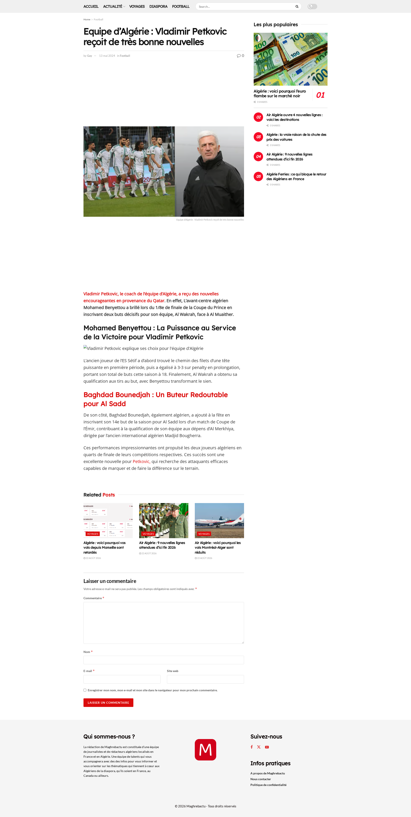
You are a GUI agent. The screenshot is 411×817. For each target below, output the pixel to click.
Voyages (137, 6)
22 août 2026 (93, 558)
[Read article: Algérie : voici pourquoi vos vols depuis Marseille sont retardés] (108, 520)
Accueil (90, 6)
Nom (88, 652)
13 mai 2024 (107, 55)
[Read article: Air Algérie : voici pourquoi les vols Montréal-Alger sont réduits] (219, 520)
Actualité (112, 6)
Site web (172, 671)
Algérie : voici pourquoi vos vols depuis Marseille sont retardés (104, 547)
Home (86, 19)
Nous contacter (260, 779)
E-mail (89, 671)
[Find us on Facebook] (251, 747)
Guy (89, 55)
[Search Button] (297, 6)
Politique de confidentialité (268, 785)
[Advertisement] (163, 95)
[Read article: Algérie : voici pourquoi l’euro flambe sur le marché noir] (291, 59)
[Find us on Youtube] (267, 747)
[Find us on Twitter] (259, 747)
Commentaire (93, 598)
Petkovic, (141, 461)
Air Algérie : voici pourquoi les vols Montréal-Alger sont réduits (218, 547)
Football (180, 6)
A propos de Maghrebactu (267, 773)
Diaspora (158, 6)
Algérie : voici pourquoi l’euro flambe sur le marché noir (280, 94)
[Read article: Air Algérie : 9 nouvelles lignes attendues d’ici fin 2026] (163, 520)
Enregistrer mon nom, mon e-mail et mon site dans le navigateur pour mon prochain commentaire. (152, 690)
